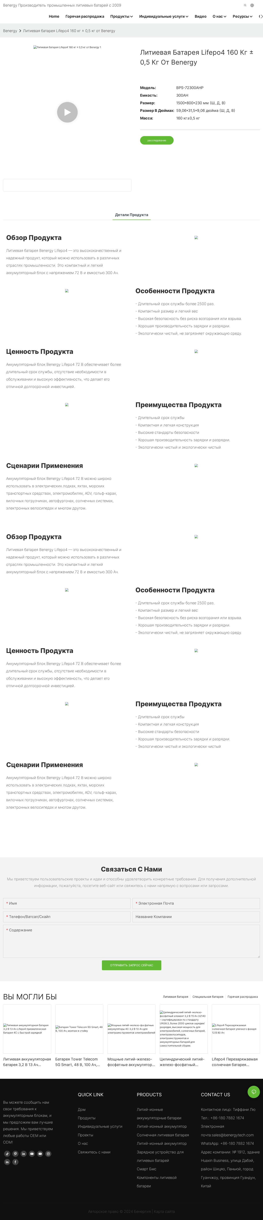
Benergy (10, 31)
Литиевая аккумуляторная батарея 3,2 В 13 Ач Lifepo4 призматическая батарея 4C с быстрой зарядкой (27, 1062)
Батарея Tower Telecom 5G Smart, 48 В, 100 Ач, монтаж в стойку (76, 1062)
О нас (83, 1143)
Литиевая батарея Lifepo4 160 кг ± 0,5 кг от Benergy (69, 31)
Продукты (87, 1118)
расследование (157, 140)
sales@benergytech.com (233, 1135)
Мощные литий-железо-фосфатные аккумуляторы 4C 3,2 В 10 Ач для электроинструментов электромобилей (131, 1062)
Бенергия (143, 1211)
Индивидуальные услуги (100, 1126)
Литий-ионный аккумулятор (162, 1126)
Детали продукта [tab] (131, 215)
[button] (262, 16)
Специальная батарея (208, 996)
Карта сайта (164, 1211)
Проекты (85, 1135)
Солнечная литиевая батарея (163, 1135)
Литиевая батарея (175, 996)
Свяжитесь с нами (94, 1152)
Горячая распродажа (243, 996)
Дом (81, 1109)
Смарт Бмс (146, 1169)
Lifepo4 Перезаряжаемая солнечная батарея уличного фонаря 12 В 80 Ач (235, 1062)
